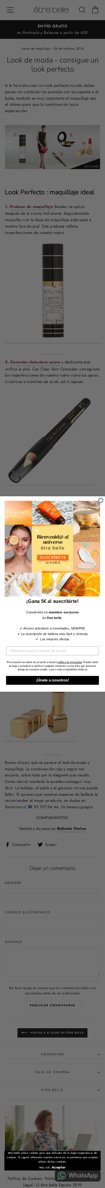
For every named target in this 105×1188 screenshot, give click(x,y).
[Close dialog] (101, 500)
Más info (44, 1168)
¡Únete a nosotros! (52, 680)
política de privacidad (70, 662)
